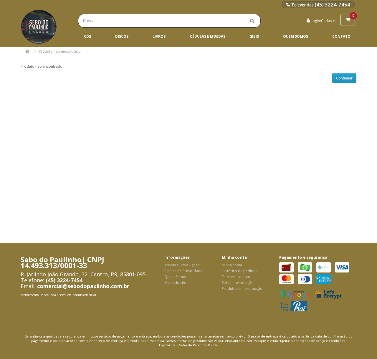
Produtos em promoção (242, 288)
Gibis (254, 36)
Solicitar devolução (238, 282)
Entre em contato (236, 276)
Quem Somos (295, 36)
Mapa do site (175, 282)
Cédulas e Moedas (207, 36)
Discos (121, 36)
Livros (159, 36)
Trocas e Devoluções (181, 264)
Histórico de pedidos (239, 270)
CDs (87, 36)
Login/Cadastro (323, 20)
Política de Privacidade (183, 270)
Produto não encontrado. (60, 51)
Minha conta (232, 264)
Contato (341, 36)
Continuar (344, 78)
